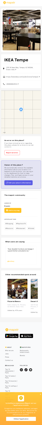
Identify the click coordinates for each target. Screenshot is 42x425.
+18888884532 (11, 84)
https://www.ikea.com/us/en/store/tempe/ (22, 77)
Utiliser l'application (21, 419)
